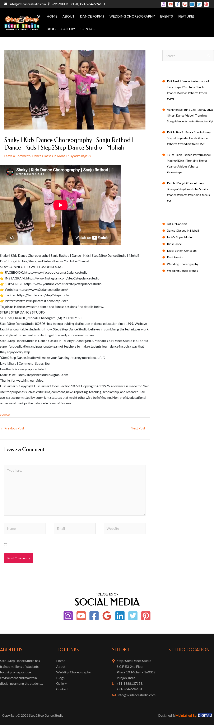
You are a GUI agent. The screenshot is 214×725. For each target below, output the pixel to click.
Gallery (68, 29)
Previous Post (12, 428)
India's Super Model (179, 237)
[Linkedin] (192, 4)
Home (52, 16)
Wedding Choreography (132, 16)
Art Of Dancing (177, 224)
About (68, 16)
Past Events (175, 257)
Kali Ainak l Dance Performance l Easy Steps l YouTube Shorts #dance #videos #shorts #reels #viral (188, 89)
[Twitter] (199, 4)
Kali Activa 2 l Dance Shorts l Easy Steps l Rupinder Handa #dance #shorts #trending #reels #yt (189, 138)
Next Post (140, 428)
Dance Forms (92, 16)
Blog (51, 29)
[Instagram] (163, 4)
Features (186, 16)
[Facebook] (177, 4)
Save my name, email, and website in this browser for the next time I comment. (65, 545)
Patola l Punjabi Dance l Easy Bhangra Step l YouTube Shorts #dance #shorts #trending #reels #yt (188, 191)
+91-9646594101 (92, 4)
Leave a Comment (17, 156)
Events (166, 16)
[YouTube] (170, 4)
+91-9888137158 (65, 4)
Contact (88, 29)
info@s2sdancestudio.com (27, 4)
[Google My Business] (184, 4)
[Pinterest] (206, 4)
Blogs (60, 678)
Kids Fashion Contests (182, 250)
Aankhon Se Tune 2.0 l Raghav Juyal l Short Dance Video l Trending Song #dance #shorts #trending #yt (190, 115)
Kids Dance (174, 244)
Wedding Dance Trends (182, 270)
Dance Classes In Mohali (49, 156)
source (5, 414)
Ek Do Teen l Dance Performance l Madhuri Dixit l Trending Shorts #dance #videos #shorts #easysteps (189, 163)
